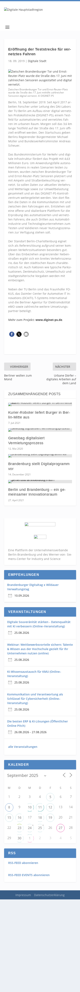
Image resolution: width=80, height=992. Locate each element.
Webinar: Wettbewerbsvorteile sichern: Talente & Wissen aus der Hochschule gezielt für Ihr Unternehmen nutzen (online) (40, 649)
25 (40, 828)
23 (19, 828)
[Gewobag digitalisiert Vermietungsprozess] (40, 430)
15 (9, 817)
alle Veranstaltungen (22, 747)
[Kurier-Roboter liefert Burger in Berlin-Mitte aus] (40, 404)
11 (40, 807)
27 (60, 828)
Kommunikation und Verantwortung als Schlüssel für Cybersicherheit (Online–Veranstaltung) (35, 698)
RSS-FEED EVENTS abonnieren (29, 875)
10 (30, 807)
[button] (11, 334)
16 (19, 817)
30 (19, 838)
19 (50, 817)
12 (50, 807)
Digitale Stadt (37, 61)
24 (30, 828)
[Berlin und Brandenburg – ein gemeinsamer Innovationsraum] (40, 481)
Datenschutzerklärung (49, 895)
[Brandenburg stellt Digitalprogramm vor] (40, 455)
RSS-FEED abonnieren (23, 863)
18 (40, 817)
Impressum (23, 895)
